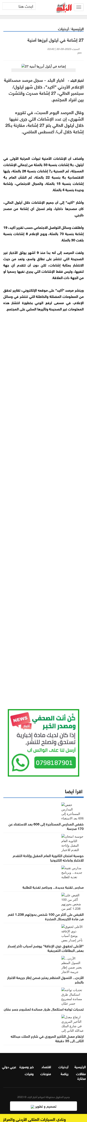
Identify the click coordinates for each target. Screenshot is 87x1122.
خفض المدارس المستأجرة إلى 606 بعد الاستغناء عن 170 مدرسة (46, 825)
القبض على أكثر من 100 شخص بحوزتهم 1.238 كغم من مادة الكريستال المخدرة (46, 916)
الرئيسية (77, 28)
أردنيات (63, 28)
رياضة (64, 1073)
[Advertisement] (43, 504)
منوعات (45, 1073)
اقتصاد (46, 1066)
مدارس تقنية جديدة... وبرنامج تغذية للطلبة (53, 887)
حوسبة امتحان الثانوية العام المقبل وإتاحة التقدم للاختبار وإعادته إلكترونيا (48, 857)
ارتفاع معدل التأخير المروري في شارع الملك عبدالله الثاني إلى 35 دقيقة (47, 1038)
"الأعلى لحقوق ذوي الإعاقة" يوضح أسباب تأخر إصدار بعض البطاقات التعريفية (46, 947)
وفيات (29, 1073)
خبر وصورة (26, 1066)
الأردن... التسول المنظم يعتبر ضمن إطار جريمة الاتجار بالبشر (45, 979)
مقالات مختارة (81, 1075)
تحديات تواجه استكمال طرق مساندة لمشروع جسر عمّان (44, 1009)
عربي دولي (9, 1066)
